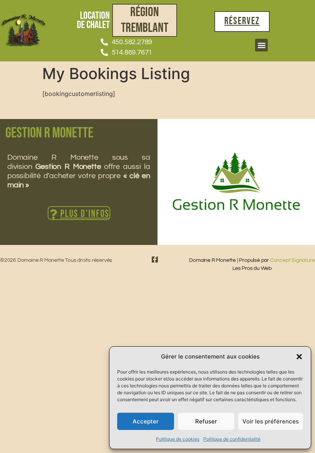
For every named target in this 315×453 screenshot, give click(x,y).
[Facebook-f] (155, 259)
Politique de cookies (177, 439)
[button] (299, 356)
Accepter (146, 421)
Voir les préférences (270, 421)
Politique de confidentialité (231, 439)
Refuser (206, 421)
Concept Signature (292, 260)
